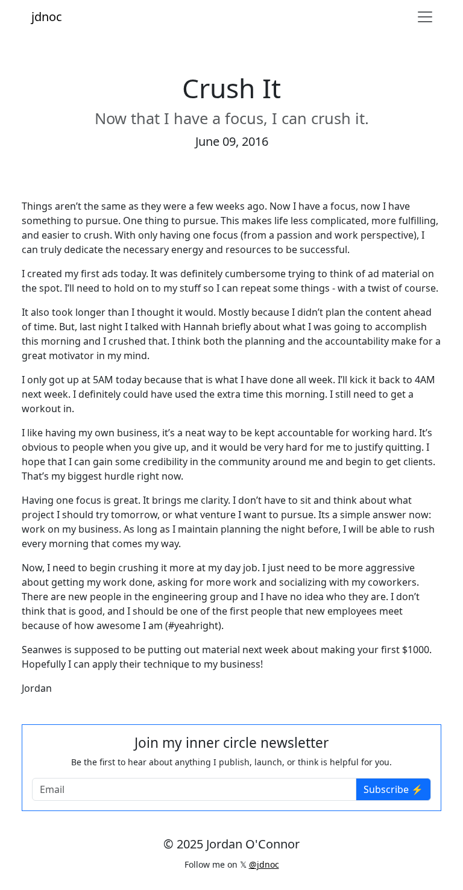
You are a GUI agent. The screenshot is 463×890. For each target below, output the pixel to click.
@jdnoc (264, 864)
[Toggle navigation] (425, 16)
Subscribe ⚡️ (393, 789)
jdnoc (46, 16)
